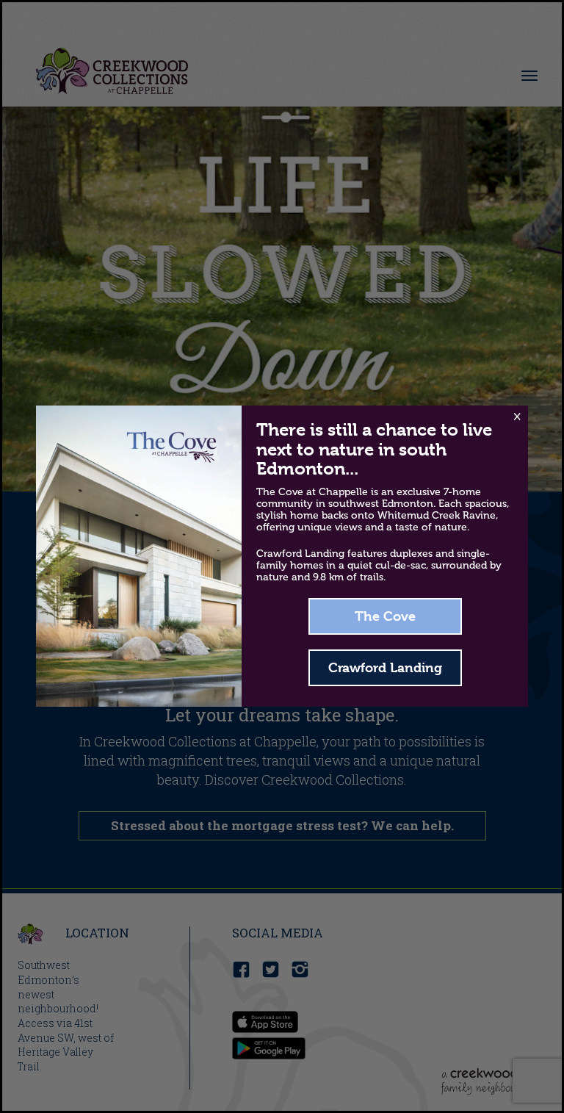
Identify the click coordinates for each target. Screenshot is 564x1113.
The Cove (385, 616)
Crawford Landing (385, 667)
